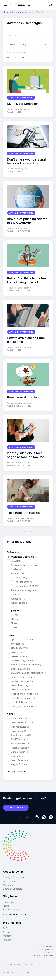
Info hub (7, 939)
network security (21, 685)
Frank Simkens (20, 760)
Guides (16, 569)
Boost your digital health (25, 397)
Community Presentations (26, 565)
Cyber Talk (21, 577)
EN (19, 112)
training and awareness (24, 706)
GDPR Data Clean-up (22, 104)
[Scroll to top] (51, 968)
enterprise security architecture (28, 673)
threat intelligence (22, 702)
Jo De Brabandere (22, 722)
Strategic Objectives (13, 877)
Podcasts (17, 573)
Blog (16, 561)
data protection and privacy (27, 664)
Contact (7, 935)
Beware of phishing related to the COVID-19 (27, 221)
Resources (17, 12)
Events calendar (11, 909)
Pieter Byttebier (20, 747)
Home (6, 12)
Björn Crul (17, 756)
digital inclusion (20, 668)
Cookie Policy (46, 946)
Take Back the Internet (24, 513)
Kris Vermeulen (20, 726)
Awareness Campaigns (21, 98)
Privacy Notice (46, 949)
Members (8, 885)
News (6, 905)
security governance (23, 698)
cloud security (20, 648)
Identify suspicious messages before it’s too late (25, 455)
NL (22, 171)
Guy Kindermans (21, 735)
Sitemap (7, 932)
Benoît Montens (20, 743)
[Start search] (50, 4)
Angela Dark (19, 764)
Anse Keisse (19, 731)
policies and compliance (25, 693)
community (18, 652)
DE (19, 231)
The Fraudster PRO (26, 586)
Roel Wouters (19, 739)
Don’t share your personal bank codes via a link (26, 161)
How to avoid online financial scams (26, 339)
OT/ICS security (20, 689)
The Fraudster (23, 582)
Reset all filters (16, 772)
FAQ (5, 928)
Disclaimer (48, 952)
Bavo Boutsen (19, 751)
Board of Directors (12, 888)
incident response (22, 681)
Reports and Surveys (23, 590)
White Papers (19, 602)
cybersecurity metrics (23, 660)
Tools (15, 594)
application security (22, 639)
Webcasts (18, 598)
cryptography (19, 656)
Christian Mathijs (20, 718)
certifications (19, 643)
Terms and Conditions (42, 955)
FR (19, 171)
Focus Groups (10, 881)
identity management (23, 677)
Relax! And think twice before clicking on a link (26, 280)
